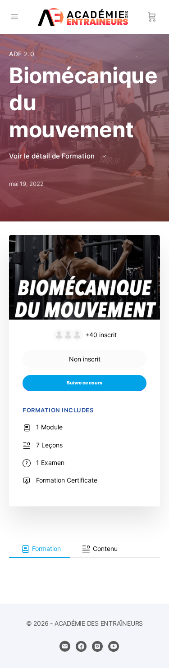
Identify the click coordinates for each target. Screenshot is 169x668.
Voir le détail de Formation (52, 156)
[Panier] (152, 17)
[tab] (39, 549)
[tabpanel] (84, 565)
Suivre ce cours (84, 383)
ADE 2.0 (21, 54)
